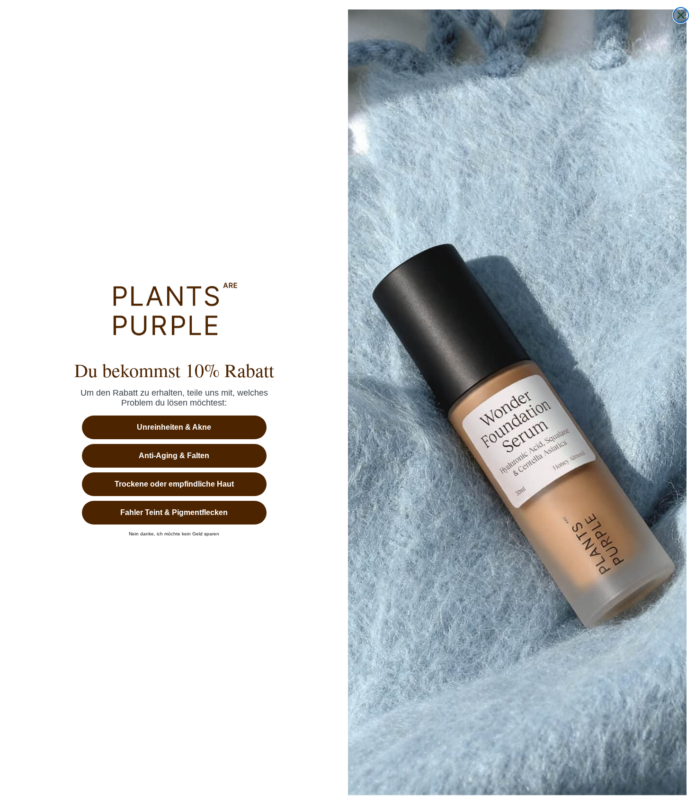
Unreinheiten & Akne (174, 427)
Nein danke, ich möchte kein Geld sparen (174, 534)
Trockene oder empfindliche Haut (174, 484)
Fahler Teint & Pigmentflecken (174, 512)
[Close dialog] (680, 15)
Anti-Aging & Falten (174, 456)
